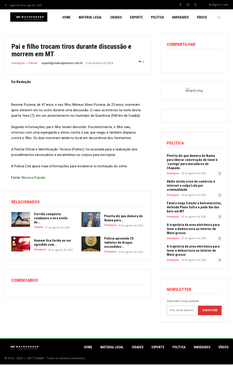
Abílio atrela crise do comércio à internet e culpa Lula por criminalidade (191, 185)
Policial (32, 63)
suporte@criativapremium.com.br (62, 63)
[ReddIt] (192, 59)
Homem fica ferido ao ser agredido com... (52, 242)
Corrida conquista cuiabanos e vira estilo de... (51, 218)
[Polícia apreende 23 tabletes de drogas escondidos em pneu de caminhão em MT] (90, 243)
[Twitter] (195, 5)
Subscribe (210, 310)
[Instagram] (188, 5)
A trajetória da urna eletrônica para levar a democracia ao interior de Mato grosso (193, 229)
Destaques (18, 63)
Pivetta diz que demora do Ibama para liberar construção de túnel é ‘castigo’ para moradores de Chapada (192, 162)
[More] (213, 59)
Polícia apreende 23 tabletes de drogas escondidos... (119, 242)
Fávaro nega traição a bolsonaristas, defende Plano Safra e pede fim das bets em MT (194, 207)
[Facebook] (180, 5)
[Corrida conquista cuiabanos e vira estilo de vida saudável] (20, 219)
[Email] (202, 59)
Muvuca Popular (34, 178)
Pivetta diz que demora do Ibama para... (123, 218)
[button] (219, 17)
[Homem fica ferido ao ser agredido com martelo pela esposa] (20, 243)
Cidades (38, 227)
